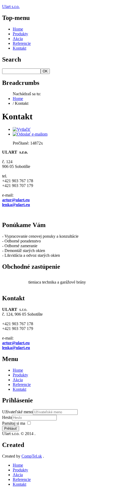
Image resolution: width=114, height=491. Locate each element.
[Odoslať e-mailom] (30, 134)
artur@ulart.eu (16, 200)
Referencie (22, 43)
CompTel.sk (31, 456)
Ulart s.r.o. (11, 6)
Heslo (7, 417)
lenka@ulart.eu (16, 204)
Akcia (18, 38)
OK (45, 71)
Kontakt (19, 48)
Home (18, 29)
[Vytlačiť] (21, 129)
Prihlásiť (10, 429)
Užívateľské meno (17, 412)
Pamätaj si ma (13, 423)
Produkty (20, 34)
